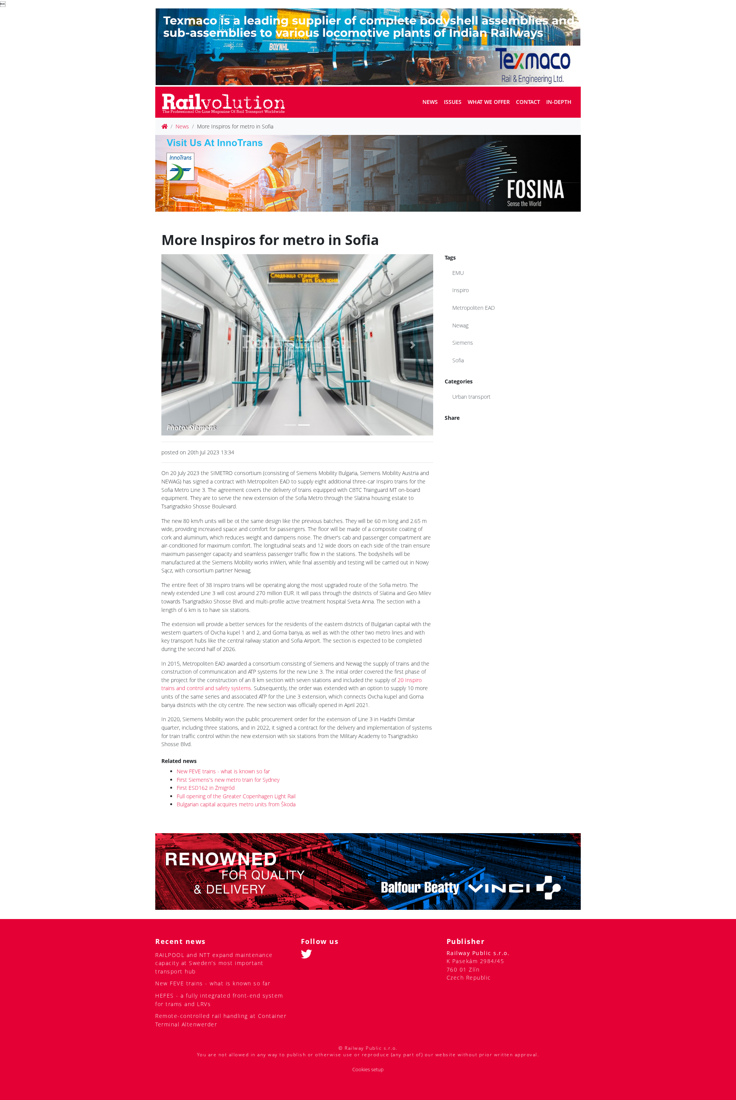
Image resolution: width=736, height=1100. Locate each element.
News (430, 101)
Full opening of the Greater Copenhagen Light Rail (236, 796)
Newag (460, 325)
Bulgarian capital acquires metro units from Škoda (236, 804)
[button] (181, 344)
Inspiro (460, 290)
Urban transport (471, 396)
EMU (458, 272)
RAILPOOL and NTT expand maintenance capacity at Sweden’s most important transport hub (214, 963)
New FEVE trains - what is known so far (223, 771)
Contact (528, 101)
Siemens (462, 342)
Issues (453, 101)
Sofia (458, 360)
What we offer (489, 101)
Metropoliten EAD (473, 307)
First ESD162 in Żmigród (206, 787)
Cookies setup (368, 1069)
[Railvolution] (227, 102)
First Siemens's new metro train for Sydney (228, 779)
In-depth (559, 101)
